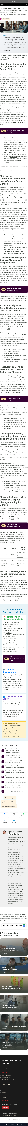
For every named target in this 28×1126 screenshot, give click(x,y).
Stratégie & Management (8, 1079)
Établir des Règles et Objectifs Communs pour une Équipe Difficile (14, 766)
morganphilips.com (12, 716)
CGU (21, 1124)
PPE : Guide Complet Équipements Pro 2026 (9, 1006)
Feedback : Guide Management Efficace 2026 (11, 987)
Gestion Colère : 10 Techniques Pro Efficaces (10, 950)
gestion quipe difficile (8, 802)
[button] (26, 4)
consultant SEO (8, 1119)
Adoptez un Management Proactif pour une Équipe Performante (14, 787)
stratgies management (9, 806)
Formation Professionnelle (8, 1082)
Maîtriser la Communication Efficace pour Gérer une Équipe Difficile (15, 761)
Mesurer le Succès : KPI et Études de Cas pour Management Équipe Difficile (15, 782)
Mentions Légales (10, 1124)
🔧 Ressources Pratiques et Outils (14, 791)
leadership (13, 156)
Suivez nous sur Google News (12, 925)
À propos (4, 1090)
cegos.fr (8, 632)
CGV (17, 1124)
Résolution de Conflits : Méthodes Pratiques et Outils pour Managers (14, 771)
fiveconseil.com (11, 639)
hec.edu (8, 626)
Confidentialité (14, 1115)
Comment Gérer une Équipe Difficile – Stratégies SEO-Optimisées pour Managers (12, 750)
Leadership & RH (5, 18)
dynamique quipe (10, 798)
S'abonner (5, 1107)
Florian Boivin (14, 834)
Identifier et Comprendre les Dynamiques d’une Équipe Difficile (14, 756)
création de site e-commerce (17, 1119)
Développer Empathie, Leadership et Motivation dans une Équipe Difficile (15, 776)
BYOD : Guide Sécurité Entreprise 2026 (9, 1044)
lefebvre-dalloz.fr (11, 645)
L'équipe (4, 1092)
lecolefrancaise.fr (11, 651)
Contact (4, 1097)
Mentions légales (6, 1115)
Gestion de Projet (6, 1084)
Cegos (14, 687)
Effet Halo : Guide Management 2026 (14, 1026)
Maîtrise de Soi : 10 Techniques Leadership (10, 969)
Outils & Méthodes (6, 1075)
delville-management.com (14, 710)
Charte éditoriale (6, 1095)
